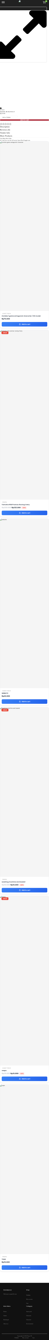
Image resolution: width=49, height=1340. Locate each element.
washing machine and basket (13, 882)
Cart (27, 1303)
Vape (4, 1259)
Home (5, 1311)
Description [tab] (5, 127)
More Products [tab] (6, 136)
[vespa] (24, 980)
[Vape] (24, 1169)
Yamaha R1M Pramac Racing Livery (16, 505)
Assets (5, 1315)
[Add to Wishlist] (0, 122)
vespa (4, 1070)
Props (4, 502)
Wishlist (28, 1295)
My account (29, 1299)
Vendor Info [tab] (5, 133)
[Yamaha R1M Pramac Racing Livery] (24, 415)
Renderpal (6, 1319)
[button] (5, 117)
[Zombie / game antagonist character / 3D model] (24, 226)
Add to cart (24, 120)
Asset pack (6, 313)
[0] (44, 2)
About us (5, 1323)
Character (28, 1315)
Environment (29, 1323)
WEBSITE (5, 693)
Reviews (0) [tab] (5, 130)
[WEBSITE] (24, 603)
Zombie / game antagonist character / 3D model (21, 316)
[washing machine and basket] (24, 792)
